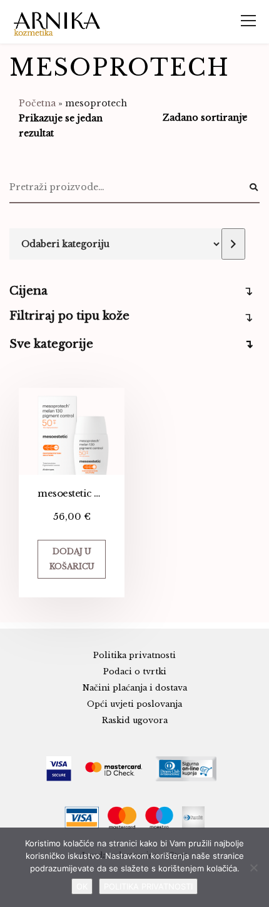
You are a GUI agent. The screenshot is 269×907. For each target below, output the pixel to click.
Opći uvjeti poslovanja (134, 704)
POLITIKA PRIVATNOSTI (148, 886)
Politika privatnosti (134, 655)
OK (82, 886)
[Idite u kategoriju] (233, 244)
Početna (37, 103)
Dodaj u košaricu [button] (71, 559)
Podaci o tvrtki (134, 671)
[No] (253, 867)
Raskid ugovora (135, 720)
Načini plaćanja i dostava (135, 687)
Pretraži (253, 187)
